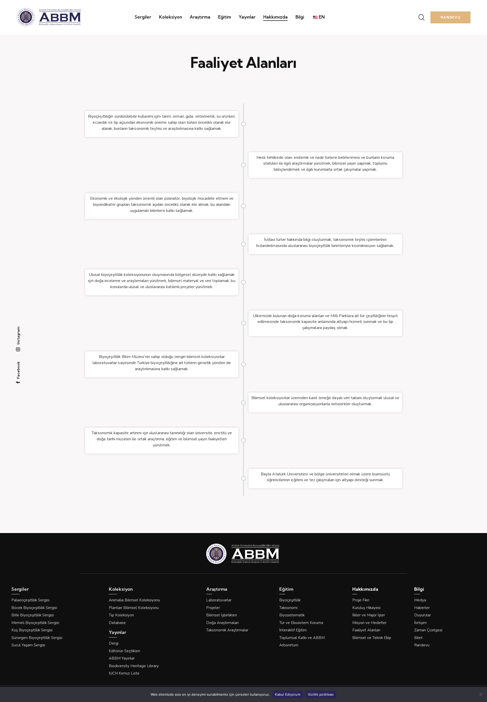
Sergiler (19, 589)
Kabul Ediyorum (287, 694)
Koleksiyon (121, 589)
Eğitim (286, 589)
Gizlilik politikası (321, 694)
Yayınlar (117, 632)
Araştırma (216, 589)
